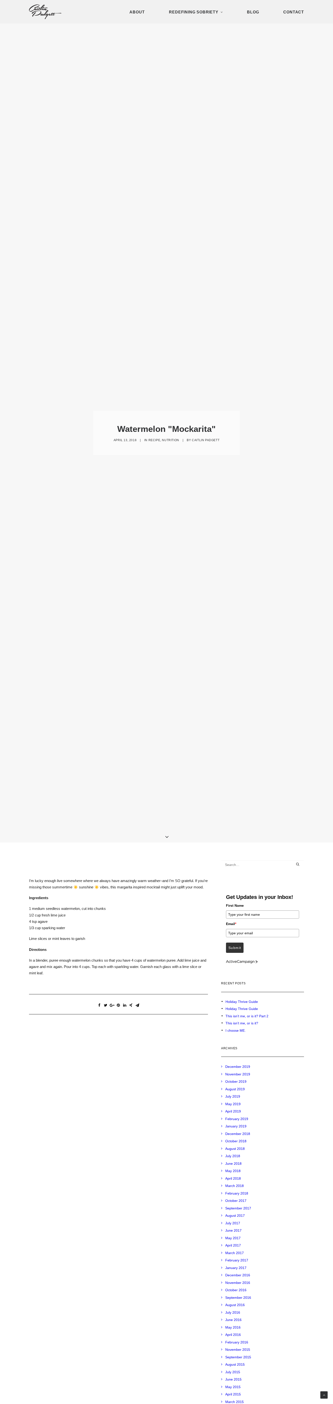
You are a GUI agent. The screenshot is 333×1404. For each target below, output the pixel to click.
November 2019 (237, 1074)
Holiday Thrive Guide (241, 1002)
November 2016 (237, 1283)
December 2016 (237, 1275)
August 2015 (235, 1364)
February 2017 (236, 1260)
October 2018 (235, 1141)
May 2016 (233, 1327)
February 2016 (236, 1342)
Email (231, 924)
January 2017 (235, 1268)
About (137, 12)
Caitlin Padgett (205, 440)
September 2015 (238, 1357)
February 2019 (236, 1119)
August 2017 (235, 1215)
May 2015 (233, 1387)
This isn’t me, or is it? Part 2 (246, 1016)
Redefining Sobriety (193, 12)
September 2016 (238, 1298)
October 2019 (235, 1081)
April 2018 (233, 1178)
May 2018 (233, 1171)
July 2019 (232, 1096)
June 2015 (233, 1379)
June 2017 (233, 1230)
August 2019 (235, 1089)
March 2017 (234, 1253)
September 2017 (238, 1208)
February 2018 (236, 1193)
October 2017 (235, 1201)
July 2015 (232, 1372)
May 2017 (233, 1238)
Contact (293, 12)
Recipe (154, 440)
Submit (234, 948)
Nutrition (170, 440)
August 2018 (235, 1149)
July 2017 (232, 1223)
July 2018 (232, 1156)
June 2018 (233, 1163)
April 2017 (233, 1245)
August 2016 (235, 1305)
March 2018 (234, 1186)
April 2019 (233, 1111)
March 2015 (234, 1402)
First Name (235, 905)
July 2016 (232, 1312)
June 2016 (233, 1320)
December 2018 (237, 1134)
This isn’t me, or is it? (241, 1023)
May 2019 (233, 1104)
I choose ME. (235, 1030)
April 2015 (233, 1394)
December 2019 (237, 1067)
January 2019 (235, 1126)
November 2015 (237, 1350)
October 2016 (235, 1290)
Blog (253, 12)
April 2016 (233, 1335)
